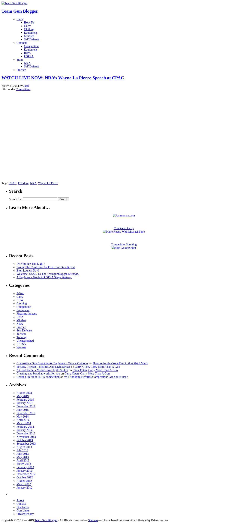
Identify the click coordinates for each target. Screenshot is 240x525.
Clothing (29, 29)
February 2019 (25, 399)
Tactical (21, 333)
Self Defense (31, 39)
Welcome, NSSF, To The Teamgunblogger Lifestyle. (47, 273)
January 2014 (24, 430)
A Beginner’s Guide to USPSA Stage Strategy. (44, 277)
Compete (21, 42)
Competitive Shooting (124, 244)
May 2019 (22, 396)
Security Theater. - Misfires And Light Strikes (43, 366)
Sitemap (93, 520)
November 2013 (26, 436)
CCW (27, 25)
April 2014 (22, 419)
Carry (19, 19)
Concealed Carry (124, 228)
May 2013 (22, 457)
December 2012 (25, 474)
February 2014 (25, 426)
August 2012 (24, 480)
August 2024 (24, 392)
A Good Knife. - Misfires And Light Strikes (42, 370)
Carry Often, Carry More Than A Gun (97, 366)
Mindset (29, 36)
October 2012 (24, 477)
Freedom (23, 183)
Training (21, 337)
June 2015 (22, 409)
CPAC (12, 183)
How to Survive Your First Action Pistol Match (120, 363)
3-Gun (20, 293)
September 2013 (26, 443)
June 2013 (22, 453)
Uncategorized (25, 340)
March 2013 (23, 463)
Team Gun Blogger (45, 520)
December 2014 (25, 413)
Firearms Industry (26, 313)
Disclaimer (22, 507)
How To (29, 22)
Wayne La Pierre (48, 183)
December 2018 (25, 406)
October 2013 (24, 440)
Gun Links (22, 510)
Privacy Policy (25, 513)
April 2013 (22, 460)
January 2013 (24, 470)
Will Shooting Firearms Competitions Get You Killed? (96, 376)
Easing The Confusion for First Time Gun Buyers (45, 267)
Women (21, 347)
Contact (21, 503)
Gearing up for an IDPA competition (38, 376)
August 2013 (24, 447)
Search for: (15, 199)
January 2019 (24, 403)
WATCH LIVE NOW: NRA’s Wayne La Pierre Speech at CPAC (63, 77)
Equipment (30, 32)
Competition (31, 46)
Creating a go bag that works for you (38, 373)
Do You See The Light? (30, 263)
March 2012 (23, 484)
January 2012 (24, 487)
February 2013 (25, 467)
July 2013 (22, 450)
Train (19, 59)
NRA (27, 63)
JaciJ (26, 85)
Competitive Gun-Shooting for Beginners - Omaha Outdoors (52, 363)
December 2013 (25, 433)
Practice (21, 69)
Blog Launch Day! (27, 270)
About (20, 500)
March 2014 (23, 423)
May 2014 (22, 416)
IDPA (27, 52)
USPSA (29, 56)
